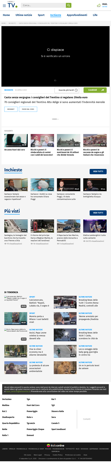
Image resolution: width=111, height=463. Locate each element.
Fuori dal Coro (33, 405)
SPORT (32, 297)
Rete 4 (30, 417)
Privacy (47, 455)
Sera (53, 417)
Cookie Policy (58, 455)
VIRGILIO (12, 449)
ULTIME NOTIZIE (85, 297)
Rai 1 (53, 399)
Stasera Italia (57, 411)
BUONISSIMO (104, 449)
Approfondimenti (77, 15)
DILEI (77, 449)
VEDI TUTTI (98, 171)
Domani (30, 435)
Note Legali (38, 455)
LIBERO (10, 2)
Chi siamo (27, 455)
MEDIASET (10, 109)
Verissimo (6, 399)
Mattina (5, 405)
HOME (3, 23)
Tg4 (28, 399)
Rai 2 (4, 411)
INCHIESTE (12, 23)
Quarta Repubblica (11, 423)
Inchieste (55, 15)
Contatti (86, 419)
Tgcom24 (31, 423)
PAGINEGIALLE (21, 449)
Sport (41, 15)
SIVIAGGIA (84, 449)
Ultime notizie (24, 15)
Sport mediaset (58, 429)
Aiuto (85, 455)
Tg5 (53, 405)
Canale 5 (55, 423)
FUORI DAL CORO (28, 109)
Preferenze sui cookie (73, 455)
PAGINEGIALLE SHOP (36, 449)
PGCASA (48, 449)
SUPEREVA (56, 451)
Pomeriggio (32, 411)
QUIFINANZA (93, 449)
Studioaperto (8, 417)
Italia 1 (5, 435)
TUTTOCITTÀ (70, 449)
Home (6, 15)
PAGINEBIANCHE (58, 449)
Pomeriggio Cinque (35, 429)
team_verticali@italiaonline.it (18, 391)
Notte (4, 429)
